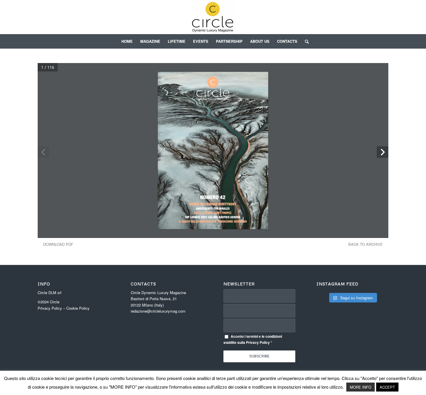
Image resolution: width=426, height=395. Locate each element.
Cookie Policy (78, 308)
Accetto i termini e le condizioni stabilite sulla (252, 339)
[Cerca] (305, 41)
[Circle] (213, 17)
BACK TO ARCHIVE (365, 244)
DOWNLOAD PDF (58, 244)
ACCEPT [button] (387, 387)
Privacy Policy (50, 308)
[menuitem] (127, 41)
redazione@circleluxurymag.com (158, 311)
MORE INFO (360, 387)
